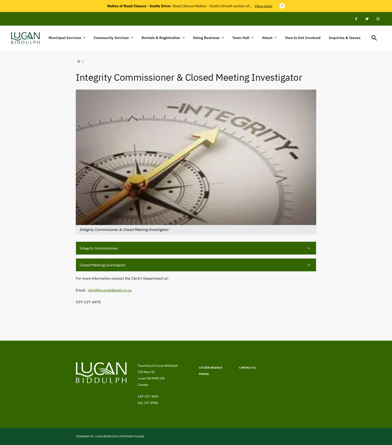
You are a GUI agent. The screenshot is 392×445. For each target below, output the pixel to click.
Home (79, 61)
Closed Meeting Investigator (103, 265)
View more (263, 6)
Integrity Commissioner (99, 248)
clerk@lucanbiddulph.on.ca (110, 290)
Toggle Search (374, 38)
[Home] (27, 38)
